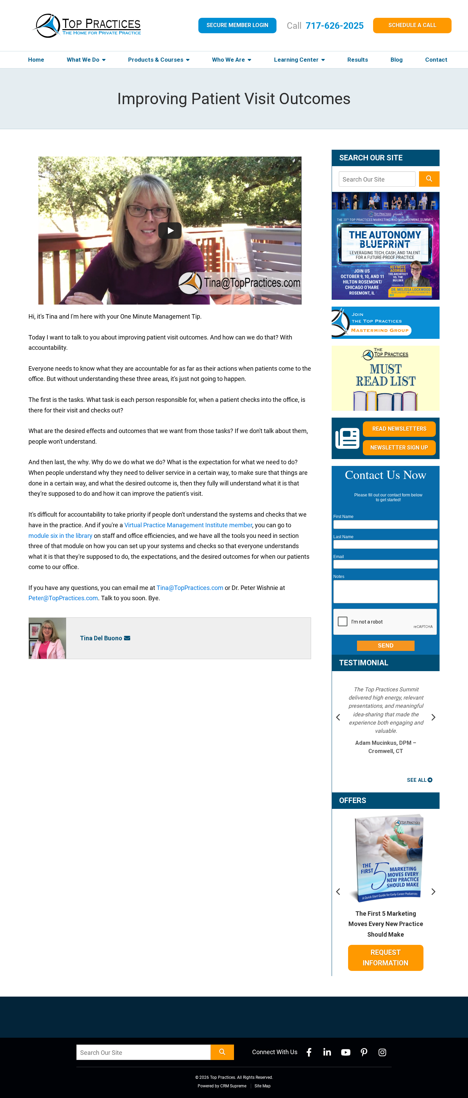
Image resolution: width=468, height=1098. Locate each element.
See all (417, 780)
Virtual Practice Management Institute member (188, 525)
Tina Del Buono (101, 638)
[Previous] (338, 718)
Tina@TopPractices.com (190, 587)
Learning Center (297, 59)
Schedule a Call (412, 25)
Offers (352, 800)
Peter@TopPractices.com (63, 598)
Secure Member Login (237, 25)
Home (36, 59)
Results (357, 59)
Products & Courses (156, 59)
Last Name (343, 536)
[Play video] (169, 231)
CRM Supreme (233, 1086)
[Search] (429, 179)
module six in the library (60, 535)
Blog (397, 59)
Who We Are (229, 59)
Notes (338, 576)
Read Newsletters (399, 428)
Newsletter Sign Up (399, 447)
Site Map (263, 1086)
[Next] (433, 718)
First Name (343, 516)
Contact (436, 59)
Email (338, 556)
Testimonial (364, 662)
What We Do (84, 59)
